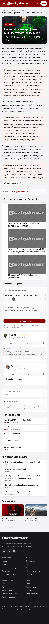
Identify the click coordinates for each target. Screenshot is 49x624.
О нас (28, 584)
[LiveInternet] (7, 616)
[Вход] (13, 299)
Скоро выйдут (9, 501)
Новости (5, 561)
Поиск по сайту (32, 594)
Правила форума (8, 597)
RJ (12, 366)
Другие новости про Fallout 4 (20, 199)
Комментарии (7, 590)
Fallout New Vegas (33, 571)
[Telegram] (9, 551)
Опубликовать (24, 321)
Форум (4, 584)
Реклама (29, 590)
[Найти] (37, 3)
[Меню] (4, 3)
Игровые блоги (8, 575)
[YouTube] (14, 551)
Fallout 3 (29, 575)
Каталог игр (30, 561)
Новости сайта (31, 587)
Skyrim (28, 568)
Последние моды (11, 414)
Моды (4, 564)
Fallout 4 (9, 25)
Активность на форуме (14, 457)
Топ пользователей (9, 594)
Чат (3, 587)
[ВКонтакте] (4, 551)
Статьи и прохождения (11, 568)
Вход (44, 3)
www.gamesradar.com (20, 192)
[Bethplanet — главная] (18, 3)
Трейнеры (6, 571)
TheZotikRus (14, 335)
